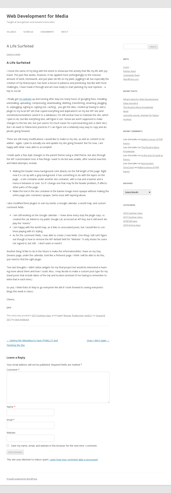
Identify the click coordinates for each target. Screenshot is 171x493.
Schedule (28, 31)
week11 (88, 315)
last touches (147, 163)
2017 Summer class (41, 315)
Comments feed (131, 75)
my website (25, 99)
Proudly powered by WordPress (22, 478)
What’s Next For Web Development (140, 99)
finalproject (77, 315)
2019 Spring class (132, 225)
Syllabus (11, 31)
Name (11, 406)
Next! (125, 111)
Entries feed (129, 71)
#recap (67, 315)
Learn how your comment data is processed (74, 459)
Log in (126, 67)
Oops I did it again (98, 340)
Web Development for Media (37, 16)
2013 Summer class (133, 213)
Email (11, 419)
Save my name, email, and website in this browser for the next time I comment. (54, 445)
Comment (13, 369)
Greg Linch (128, 167)
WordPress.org (130, 79)
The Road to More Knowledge (138, 107)
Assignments (47, 31)
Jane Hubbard (22, 319)
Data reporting (130, 103)
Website (11, 432)
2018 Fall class (130, 221)
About (64, 31)
